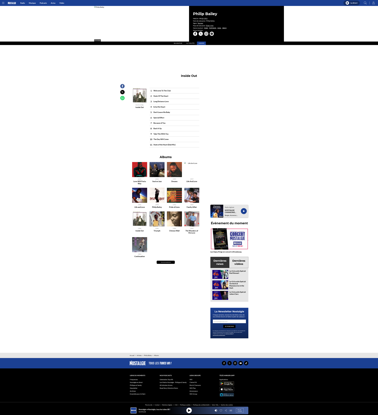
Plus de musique (240, 410)
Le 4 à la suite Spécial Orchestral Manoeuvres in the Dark (237, 284)
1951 (206, 18)
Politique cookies (185, 405)
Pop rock (212, 28)
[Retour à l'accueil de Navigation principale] (12, 3)
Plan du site (148, 405)
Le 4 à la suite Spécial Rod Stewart (237, 272)
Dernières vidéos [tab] (238, 262)
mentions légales (229, 333)
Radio (22, 3)
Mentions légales (167, 405)
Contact (157, 405)
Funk (206, 28)
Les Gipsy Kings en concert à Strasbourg (225, 252)
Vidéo (61, 3)
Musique (32, 3)
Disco (224, 28)
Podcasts (43, 3)
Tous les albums (166, 262)
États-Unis (209, 26)
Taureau (200, 23)
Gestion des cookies (227, 405)
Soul (219, 28)
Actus (53, 3)
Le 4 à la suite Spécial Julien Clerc (237, 293)
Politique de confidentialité (201, 405)
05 (202, 18)
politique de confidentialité (219, 335)
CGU (176, 405)
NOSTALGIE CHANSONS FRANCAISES (230, 211)
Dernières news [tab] (219, 262)
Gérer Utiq (215, 405)
